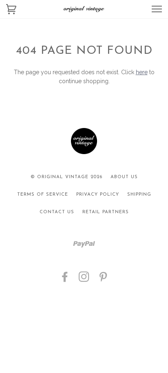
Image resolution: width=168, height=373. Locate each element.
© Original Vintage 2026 (66, 177)
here (142, 72)
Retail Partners (105, 212)
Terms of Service (42, 194)
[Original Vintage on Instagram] (84, 280)
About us (124, 177)
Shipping (139, 194)
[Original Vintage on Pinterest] (103, 280)
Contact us (57, 212)
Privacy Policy (97, 194)
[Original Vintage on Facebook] (65, 280)
